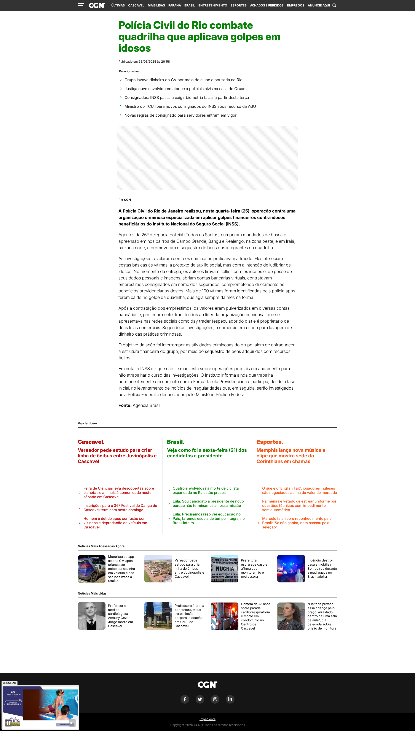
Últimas (118, 5)
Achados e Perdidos (267, 5)
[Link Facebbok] (184, 702)
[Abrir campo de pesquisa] (334, 5)
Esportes (239, 5)
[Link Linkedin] (230, 702)
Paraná (174, 5)
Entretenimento (212, 5)
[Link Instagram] (215, 702)
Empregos (295, 5)
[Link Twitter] (200, 702)
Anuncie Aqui (319, 5)
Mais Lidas (156, 5)
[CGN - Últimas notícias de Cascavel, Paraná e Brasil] (97, 5)
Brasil (189, 5)
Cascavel (136, 5)
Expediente (207, 719)
